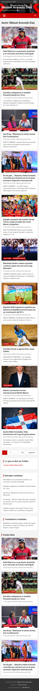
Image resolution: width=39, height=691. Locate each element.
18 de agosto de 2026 (10, 56)
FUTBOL (6, 214)
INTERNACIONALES (19, 258)
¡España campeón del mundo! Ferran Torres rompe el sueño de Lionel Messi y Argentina (18, 222)
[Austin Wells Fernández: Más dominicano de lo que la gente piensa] (19, 418)
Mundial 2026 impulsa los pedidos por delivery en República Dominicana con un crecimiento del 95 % (19, 309)
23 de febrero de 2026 (10, 437)
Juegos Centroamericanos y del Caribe (18, 129)
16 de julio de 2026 (9, 315)
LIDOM (13, 87)
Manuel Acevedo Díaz (17, 7)
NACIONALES (8, 385)
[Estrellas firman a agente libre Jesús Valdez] (19, 335)
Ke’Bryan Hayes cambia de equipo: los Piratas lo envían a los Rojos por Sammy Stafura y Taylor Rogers (19, 525)
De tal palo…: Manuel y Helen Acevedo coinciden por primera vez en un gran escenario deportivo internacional (19, 178)
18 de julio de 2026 (9, 271)
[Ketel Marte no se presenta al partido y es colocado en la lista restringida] (19, 37)
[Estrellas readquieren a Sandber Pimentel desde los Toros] (19, 79)
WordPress (26, 687)
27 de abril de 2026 (9, 395)
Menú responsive (35, 2)
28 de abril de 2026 (9, 354)
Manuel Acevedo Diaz (26, 56)
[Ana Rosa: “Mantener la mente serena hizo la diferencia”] (19, 120)
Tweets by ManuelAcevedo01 (13, 465)
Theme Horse (22, 685)
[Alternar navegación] (4, 15)
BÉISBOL (6, 46)
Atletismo (7, 258)
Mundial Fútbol (15, 214)
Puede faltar (9, 535)
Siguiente (31, 453)
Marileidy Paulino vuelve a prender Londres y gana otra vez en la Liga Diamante (18, 265)
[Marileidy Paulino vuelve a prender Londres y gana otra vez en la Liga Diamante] (19, 250)
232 (22, 453)
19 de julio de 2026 (9, 227)
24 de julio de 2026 (9, 183)
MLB (12, 46)
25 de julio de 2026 (9, 139)
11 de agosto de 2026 (10, 98)
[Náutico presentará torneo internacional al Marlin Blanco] (19, 377)
